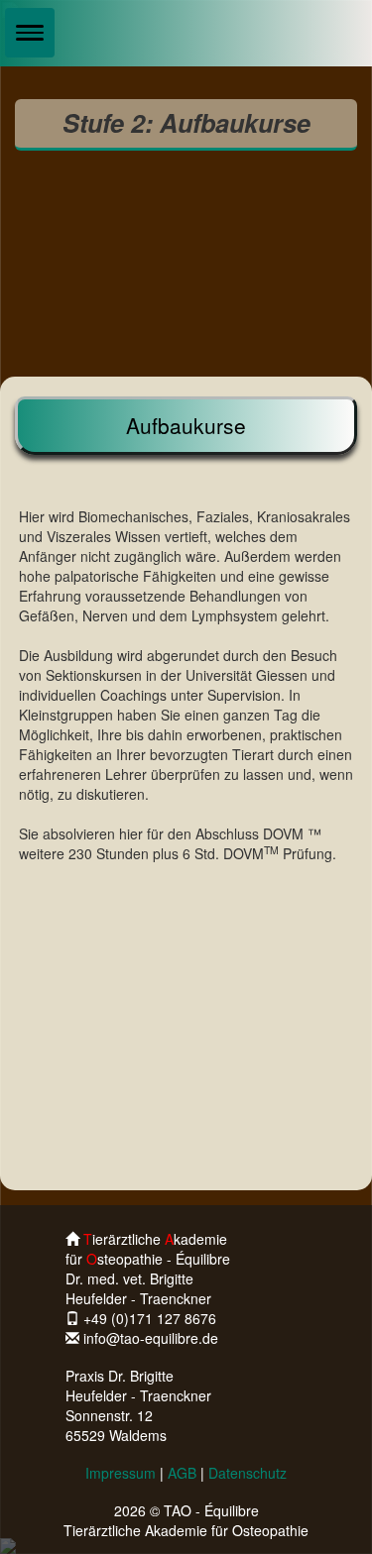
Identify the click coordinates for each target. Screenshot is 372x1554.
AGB (182, 1473)
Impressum (120, 1473)
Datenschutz (247, 1473)
